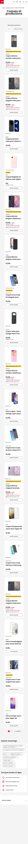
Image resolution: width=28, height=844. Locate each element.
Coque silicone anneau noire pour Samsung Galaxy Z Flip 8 (13, 57)
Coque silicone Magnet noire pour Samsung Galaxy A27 (13, 258)
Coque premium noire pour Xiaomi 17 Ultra (13, 140)
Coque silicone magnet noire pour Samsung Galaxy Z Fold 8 (13, 602)
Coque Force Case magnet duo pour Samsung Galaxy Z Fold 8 (13, 680)
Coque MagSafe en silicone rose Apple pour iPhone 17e (13, 178)
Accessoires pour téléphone (9, 757)
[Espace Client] (23, 2)
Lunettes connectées (8, 766)
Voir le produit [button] (14, 651)
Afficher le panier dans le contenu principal (17, 2)
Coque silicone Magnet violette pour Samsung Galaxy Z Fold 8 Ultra (14, 217)
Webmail (20, 2)
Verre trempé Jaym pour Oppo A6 (13, 717)
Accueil (3, 7)
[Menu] (26, 2)
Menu (26, 2)
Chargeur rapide (7, 760)
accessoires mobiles (10, 7)
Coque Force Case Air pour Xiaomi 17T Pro (13, 449)
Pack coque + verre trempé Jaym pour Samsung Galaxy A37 (13, 412)
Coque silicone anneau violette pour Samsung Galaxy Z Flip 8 (14, 372)
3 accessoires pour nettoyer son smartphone (13, 750)
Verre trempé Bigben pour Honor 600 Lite (14, 642)
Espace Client (23, 2)
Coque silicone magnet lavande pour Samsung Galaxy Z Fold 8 (12, 487)
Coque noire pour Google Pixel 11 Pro (13, 332)
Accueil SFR (2, 2)
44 (15, 731)
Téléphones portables (15, 754)
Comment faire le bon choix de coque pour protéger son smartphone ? (13, 746)
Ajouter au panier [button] (14, 70)
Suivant (18, 731)
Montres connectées (8, 763)
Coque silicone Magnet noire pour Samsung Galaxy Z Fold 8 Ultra (13, 99)
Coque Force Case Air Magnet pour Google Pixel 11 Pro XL (14, 296)
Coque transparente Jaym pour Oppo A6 (14, 527)
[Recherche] (13, 2)
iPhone (4, 754)
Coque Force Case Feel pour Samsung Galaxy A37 (13, 564)
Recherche (13, 2)
